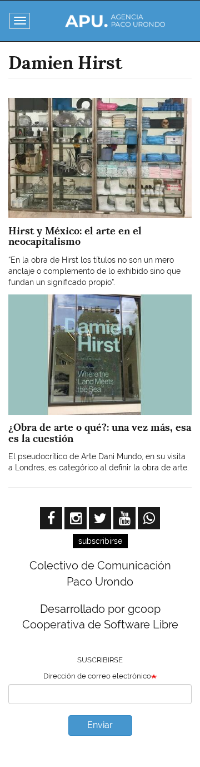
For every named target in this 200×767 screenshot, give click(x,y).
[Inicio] (115, 20)
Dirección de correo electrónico (97, 676)
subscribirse (100, 541)
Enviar (100, 725)
